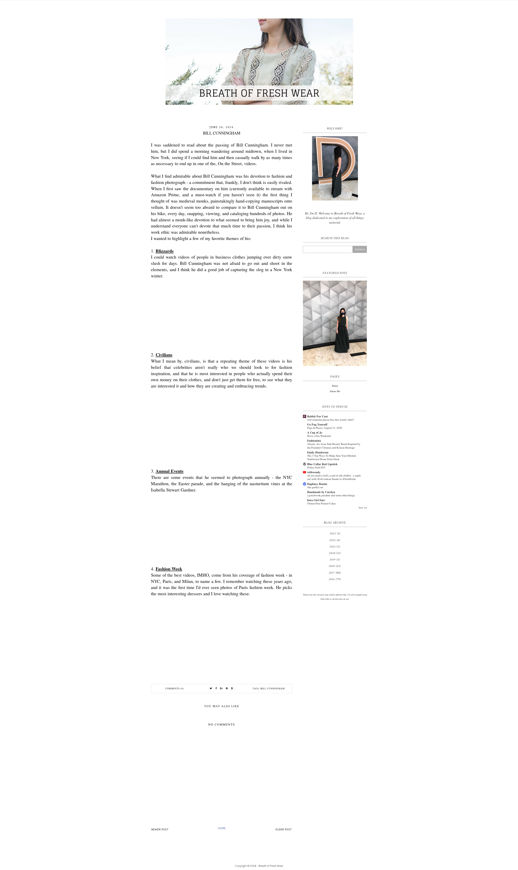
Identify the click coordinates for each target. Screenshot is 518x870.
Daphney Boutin (317, 484)
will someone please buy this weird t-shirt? (330, 419)
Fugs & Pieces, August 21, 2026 (324, 428)
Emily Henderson (317, 452)
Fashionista (314, 440)
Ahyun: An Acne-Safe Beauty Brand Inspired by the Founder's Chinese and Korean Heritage (333, 445)
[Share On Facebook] (216, 688)
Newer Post (160, 829)
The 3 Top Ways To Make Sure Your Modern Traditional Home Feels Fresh (331, 457)
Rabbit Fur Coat (317, 416)
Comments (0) (174, 688)
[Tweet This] (211, 688)
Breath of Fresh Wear (271, 865)
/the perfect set (315, 487)
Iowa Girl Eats (316, 500)
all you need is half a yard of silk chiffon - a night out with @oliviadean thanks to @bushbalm (334, 477)
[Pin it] (227, 688)
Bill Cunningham (272, 688)
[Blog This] (232, 688)
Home (222, 828)
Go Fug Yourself (317, 424)
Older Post (283, 829)
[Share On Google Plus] (222, 688)
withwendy (314, 472)
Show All (363, 507)
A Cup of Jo (314, 432)
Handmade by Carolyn (321, 492)
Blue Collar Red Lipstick (322, 464)
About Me (335, 391)
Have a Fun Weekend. (319, 436)
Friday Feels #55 (316, 467)
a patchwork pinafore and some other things (331, 495)
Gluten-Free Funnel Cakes (321, 503)
